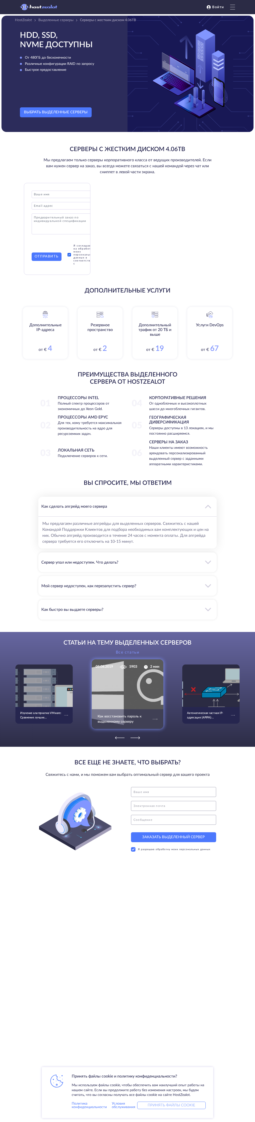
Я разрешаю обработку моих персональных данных (174, 849)
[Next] (135, 738)
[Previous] (120, 738)
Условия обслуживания (123, 1105)
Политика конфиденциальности (89, 1105)
